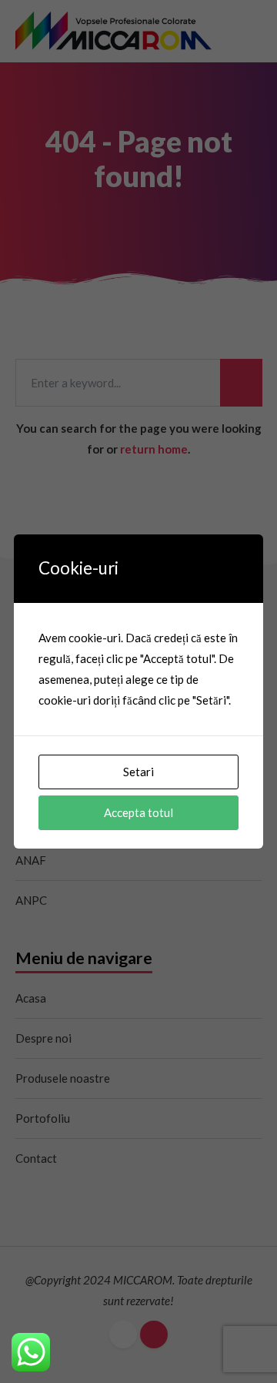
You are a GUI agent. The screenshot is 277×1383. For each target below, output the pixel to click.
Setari (138, 772)
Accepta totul (138, 812)
